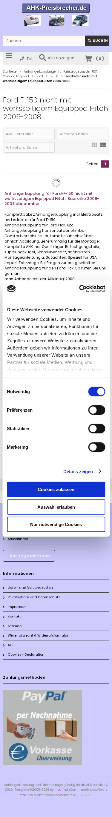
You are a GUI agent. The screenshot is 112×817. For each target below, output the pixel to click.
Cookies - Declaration (26, 654)
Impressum (17, 606)
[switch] (96, 410)
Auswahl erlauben (56, 506)
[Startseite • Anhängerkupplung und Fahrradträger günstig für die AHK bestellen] (56, 9)
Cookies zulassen (56, 489)
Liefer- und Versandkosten (30, 587)
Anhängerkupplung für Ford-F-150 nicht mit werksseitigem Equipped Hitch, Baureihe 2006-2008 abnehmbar (51, 198)
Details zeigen (78, 471)
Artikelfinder (18, 539)
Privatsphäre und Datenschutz (34, 597)
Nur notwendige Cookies (56, 524)
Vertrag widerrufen (30, 556)
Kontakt (14, 616)
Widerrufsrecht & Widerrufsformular (38, 635)
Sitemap (15, 625)
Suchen (97, 41)
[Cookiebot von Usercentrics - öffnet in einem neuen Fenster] (79, 288)
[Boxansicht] (94, 147)
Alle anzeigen (61, 58)
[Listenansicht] (103, 147)
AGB (11, 645)
